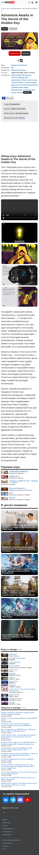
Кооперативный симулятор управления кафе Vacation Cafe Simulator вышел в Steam (16, 748)
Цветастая (15, 85)
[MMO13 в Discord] (20, 800)
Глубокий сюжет (17, 87)
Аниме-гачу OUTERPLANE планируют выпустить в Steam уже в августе (18, 778)
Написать (26, 53)
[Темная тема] (32, 2)
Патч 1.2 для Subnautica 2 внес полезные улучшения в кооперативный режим (19, 773)
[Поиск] (29, 2)
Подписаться (15, 53)
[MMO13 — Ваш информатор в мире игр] (10, 2)
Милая (35, 85)
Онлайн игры (7, 822)
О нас (4, 849)
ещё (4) (26, 92)
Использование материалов (11, 840)
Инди (26, 87)
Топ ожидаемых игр (9, 828)
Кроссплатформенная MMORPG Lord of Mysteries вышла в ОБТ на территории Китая (18, 730)
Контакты (5, 846)
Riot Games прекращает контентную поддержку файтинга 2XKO (17, 760)
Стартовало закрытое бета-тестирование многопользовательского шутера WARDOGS (16, 724)
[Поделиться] (18, 60)
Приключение (16, 75)
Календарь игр (7, 831)
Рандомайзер (7, 834)
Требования (13, 29)
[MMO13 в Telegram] (13, 800)
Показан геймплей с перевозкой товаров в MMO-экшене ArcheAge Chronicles (18, 713)
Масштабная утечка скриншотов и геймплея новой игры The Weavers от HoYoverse (17, 637)
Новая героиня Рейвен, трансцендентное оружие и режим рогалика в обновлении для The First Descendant (18, 736)
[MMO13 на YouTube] (27, 800)
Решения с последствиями (26, 82)
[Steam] (21, 60)
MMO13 (5, 819)
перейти (22, 118)
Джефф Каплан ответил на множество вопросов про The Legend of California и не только (18, 549)
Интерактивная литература (21, 90)
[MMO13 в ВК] (6, 800)
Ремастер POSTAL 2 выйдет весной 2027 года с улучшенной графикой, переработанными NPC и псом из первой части (18, 766)
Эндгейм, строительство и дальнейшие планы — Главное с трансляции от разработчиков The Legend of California (18, 593)
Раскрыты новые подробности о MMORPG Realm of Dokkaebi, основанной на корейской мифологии (19, 743)
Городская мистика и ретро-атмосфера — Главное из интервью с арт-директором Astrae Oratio (19, 527)
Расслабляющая (26, 85)
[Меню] (2, 2)
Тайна (13, 82)
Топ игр (5, 825)
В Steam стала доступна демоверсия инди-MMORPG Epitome (19, 719)
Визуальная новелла (19, 65)
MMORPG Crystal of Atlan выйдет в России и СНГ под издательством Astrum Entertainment (19, 571)
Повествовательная (29, 80)
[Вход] (36, 2)
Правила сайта (7, 843)
